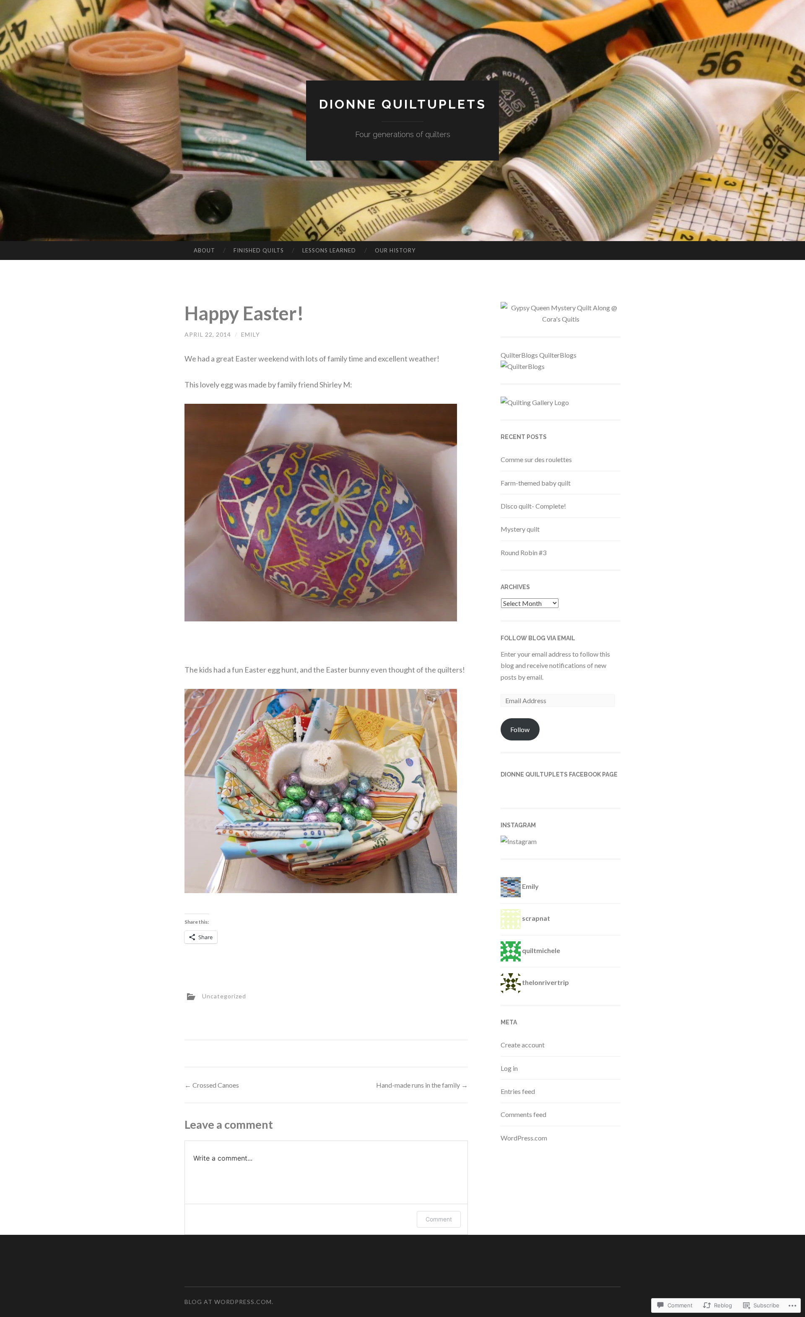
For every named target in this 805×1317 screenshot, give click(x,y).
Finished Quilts (259, 250)
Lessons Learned (329, 250)
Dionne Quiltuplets (402, 104)
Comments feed (523, 1114)
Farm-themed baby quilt (536, 483)
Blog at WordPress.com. (228, 1301)
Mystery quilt (520, 529)
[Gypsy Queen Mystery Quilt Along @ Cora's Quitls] (561, 319)
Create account (523, 1045)
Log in (509, 1068)
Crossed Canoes (211, 1085)
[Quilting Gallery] (535, 402)
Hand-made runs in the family (422, 1085)
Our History (395, 250)
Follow (520, 729)
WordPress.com (524, 1138)
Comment (439, 1219)
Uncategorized (224, 995)
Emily (250, 334)
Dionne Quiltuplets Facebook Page (559, 774)
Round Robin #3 (523, 552)
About (204, 250)
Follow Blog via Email (538, 638)
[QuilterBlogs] (523, 366)
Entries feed (518, 1091)
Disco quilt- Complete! (533, 506)
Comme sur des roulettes (536, 459)
